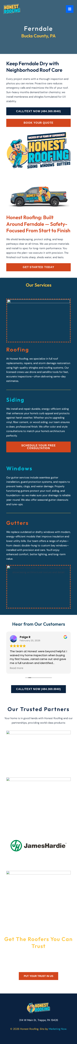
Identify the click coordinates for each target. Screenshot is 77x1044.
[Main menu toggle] (69, 9)
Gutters (17, 522)
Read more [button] (16, 668)
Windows (19, 468)
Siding (15, 399)
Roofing (17, 349)
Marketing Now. (58, 1029)
